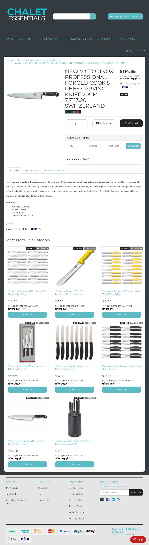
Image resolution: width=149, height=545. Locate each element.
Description (14, 170)
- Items (124, 16)
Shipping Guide (76, 494)
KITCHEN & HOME (49, 39)
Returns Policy (76, 500)
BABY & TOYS (104, 39)
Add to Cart (27, 314)
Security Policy (76, 518)
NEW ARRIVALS (126, 39)
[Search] (93, 16)
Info (139, 78)
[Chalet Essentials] (27, 14)
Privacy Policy (76, 488)
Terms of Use (75, 506)
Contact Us (43, 500)
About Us (42, 488)
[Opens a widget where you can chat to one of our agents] (138, 540)
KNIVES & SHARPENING (20, 39)
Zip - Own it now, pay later (17, 501)
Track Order (12, 494)
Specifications (32, 170)
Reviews (48, 170)
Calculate (134, 146)
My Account (12, 488)
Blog (40, 494)
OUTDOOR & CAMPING (78, 39)
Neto (133, 534)
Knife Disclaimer (77, 512)
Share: (68, 112)
